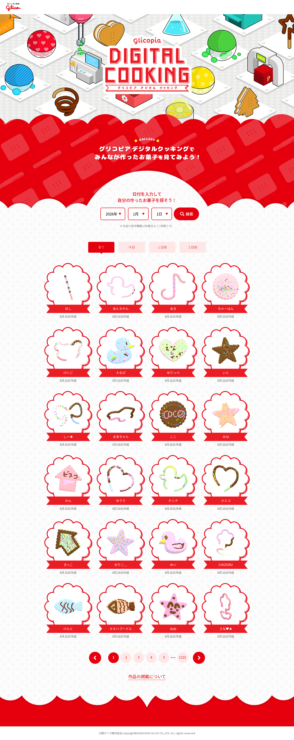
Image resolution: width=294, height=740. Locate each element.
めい (173, 564)
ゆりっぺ (173, 372)
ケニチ (173, 500)
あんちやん (121, 308)
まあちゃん (121, 436)
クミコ (226, 500)
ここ (173, 436)
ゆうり (121, 500)
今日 (132, 247)
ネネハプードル (121, 628)
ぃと (226, 372)
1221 (182, 657)
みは (226, 436)
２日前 (192, 247)
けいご (68, 372)
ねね (173, 628)
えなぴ (121, 372)
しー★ (68, 436)
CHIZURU (226, 564)
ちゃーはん (226, 308)
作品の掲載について (147, 676)
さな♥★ (225, 628)
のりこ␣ (120, 564)
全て (101, 247)
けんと (68, 628)
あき (173, 308)
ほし (68, 308)
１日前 (162, 247)
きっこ (68, 564)
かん (68, 500)
